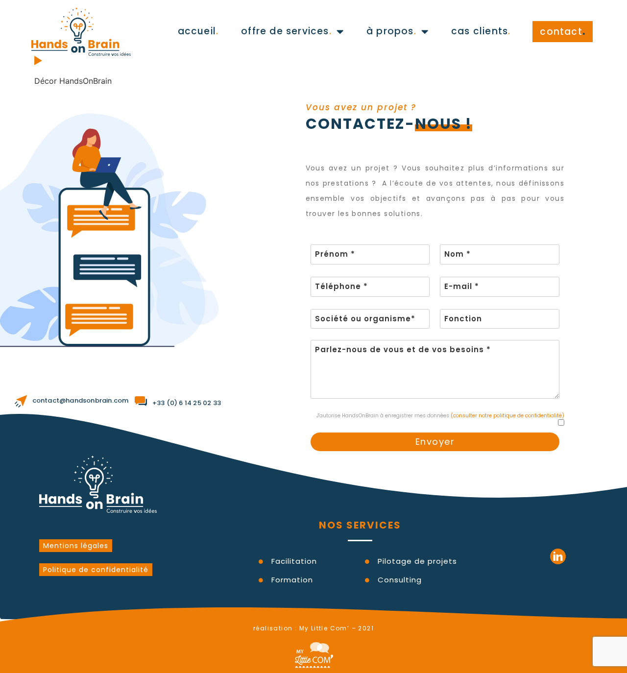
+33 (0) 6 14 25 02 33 (186, 403)
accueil (198, 31)
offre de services (286, 31)
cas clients (480, 31)
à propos (391, 31)
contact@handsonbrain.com (80, 400)
